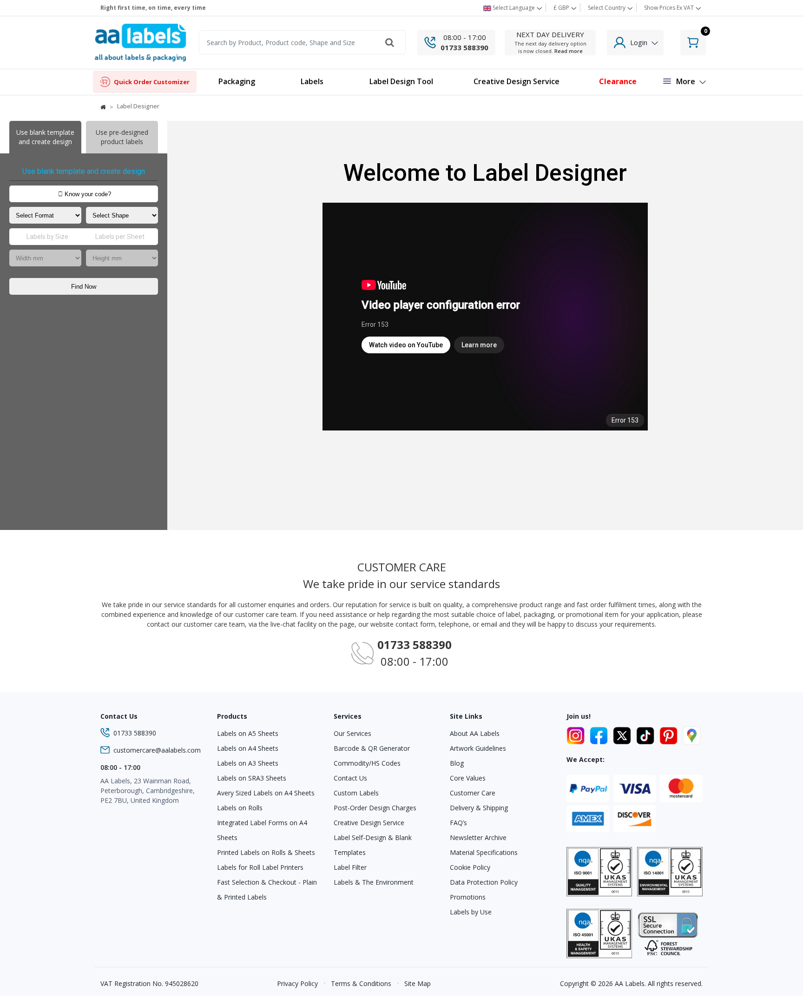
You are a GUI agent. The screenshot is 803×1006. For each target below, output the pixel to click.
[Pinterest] (670, 734)
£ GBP (562, 8)
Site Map (417, 983)
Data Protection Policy (484, 882)
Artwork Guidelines (478, 748)
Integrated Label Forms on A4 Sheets (262, 830)
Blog (457, 763)
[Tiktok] (647, 734)
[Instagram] (577, 734)
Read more (568, 50)
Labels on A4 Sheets (247, 748)
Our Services (352, 733)
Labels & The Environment (374, 882)
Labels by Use (471, 911)
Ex (669, 8)
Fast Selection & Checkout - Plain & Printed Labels (267, 889)
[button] (312, 82)
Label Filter (350, 867)
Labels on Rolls (240, 807)
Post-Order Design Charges (375, 807)
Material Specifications (484, 852)
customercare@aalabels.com (157, 750)
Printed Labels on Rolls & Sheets (266, 852)
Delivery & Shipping (479, 807)
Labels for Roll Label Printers (260, 867)
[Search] (390, 42)
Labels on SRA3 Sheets (251, 778)
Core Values (468, 778)
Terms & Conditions (361, 983)
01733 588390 (464, 47)
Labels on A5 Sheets (247, 733)
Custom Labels (356, 792)
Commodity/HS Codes (367, 763)
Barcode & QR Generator (372, 748)
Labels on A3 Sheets (247, 763)
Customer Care (472, 792)
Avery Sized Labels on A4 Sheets (266, 792)
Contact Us (350, 778)
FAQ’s (458, 822)
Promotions (468, 897)
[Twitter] (623, 734)
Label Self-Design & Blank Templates (373, 845)
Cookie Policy (470, 867)
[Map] (692, 734)
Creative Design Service (369, 822)
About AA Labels (475, 733)
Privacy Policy (297, 983)
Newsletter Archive (478, 837)
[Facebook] (600, 734)
